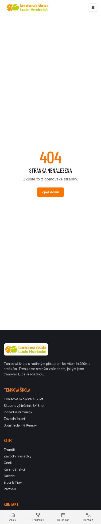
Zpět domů (50, 192)
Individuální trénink (18, 412)
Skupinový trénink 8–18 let (24, 406)
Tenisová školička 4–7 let (23, 399)
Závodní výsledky (17, 456)
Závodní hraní (14, 419)
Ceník (8, 463)
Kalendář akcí (14, 469)
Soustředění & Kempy (20, 425)
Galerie (9, 476)
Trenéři (9, 450)
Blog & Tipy (13, 482)
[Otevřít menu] (93, 7)
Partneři (10, 489)
